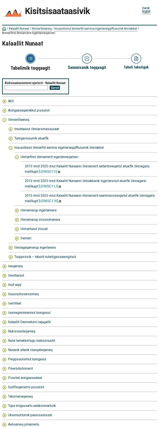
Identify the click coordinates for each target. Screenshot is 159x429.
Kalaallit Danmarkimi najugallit (29, 322)
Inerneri (25, 238)
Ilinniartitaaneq (42, 28)
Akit (11, 101)
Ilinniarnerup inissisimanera (40, 220)
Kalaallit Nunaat (19, 28)
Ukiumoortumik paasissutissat (30, 415)
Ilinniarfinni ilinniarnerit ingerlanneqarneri (49, 157)
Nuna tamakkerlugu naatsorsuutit (31, 341)
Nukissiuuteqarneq (21, 331)
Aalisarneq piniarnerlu (23, 424)
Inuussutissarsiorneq (23, 294)
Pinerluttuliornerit (20, 368)
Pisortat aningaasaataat (25, 378)
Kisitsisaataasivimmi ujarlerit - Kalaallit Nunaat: (35, 83)
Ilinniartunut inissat (34, 229)
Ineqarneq (15, 266)
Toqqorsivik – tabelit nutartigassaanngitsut (45, 257)
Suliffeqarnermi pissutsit (26, 387)
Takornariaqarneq (20, 396)
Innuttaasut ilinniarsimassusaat (36, 129)
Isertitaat (14, 303)
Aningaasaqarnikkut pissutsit (29, 110)
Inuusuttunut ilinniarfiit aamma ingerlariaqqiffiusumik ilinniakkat (95, 28)
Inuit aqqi (14, 285)
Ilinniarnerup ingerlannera (38, 210)
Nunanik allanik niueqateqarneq (30, 350)
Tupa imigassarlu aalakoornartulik (32, 406)
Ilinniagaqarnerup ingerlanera (35, 247)
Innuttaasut (16, 275)
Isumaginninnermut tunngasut (29, 313)
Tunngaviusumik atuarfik (31, 138)
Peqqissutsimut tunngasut (27, 359)
